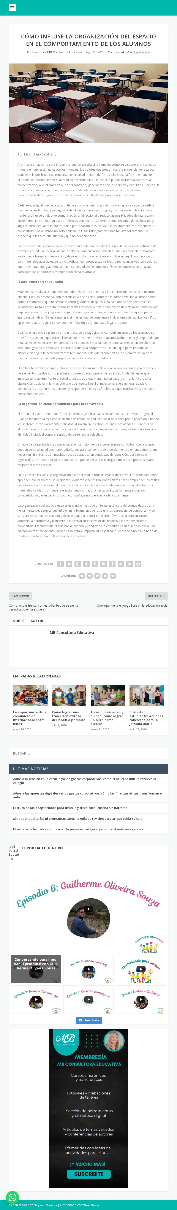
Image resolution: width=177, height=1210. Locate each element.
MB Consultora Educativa (64, 52)
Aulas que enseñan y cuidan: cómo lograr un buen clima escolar (107, 718)
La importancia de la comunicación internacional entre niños (30, 718)
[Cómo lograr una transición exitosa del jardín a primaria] (69, 695)
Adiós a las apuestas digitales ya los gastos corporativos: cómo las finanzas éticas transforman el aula (88, 795)
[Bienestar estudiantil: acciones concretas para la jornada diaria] (147, 695)
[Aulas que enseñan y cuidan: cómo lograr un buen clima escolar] (108, 695)
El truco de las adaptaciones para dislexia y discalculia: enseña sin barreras (70, 808)
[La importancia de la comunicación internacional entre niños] (30, 695)
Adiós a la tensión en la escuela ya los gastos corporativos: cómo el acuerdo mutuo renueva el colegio (84, 781)
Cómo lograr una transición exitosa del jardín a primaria (68, 716)
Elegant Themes (45, 1205)
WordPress (91, 1205)
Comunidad (116, 52)
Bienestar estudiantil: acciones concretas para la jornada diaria (146, 718)
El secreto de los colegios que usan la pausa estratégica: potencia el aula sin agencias (78, 829)
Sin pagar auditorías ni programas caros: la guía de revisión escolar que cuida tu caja (77, 819)
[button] (12, 1197)
